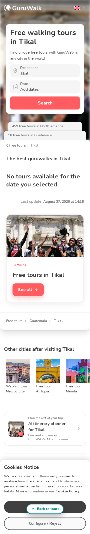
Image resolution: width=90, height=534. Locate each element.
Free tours (14, 320)
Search (45, 103)
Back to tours (48, 508)
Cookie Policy (68, 491)
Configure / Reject (45, 523)
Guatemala (38, 320)
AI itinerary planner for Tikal (47, 427)
